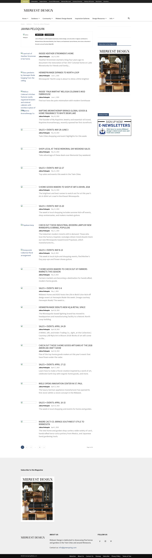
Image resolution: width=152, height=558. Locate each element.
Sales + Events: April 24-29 (52, 326)
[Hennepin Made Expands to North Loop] (28, 79)
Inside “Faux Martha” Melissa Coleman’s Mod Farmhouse (62, 93)
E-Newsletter (34, 1)
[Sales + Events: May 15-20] (28, 212)
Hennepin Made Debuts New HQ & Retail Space (62, 307)
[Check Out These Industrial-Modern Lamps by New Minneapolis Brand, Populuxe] (28, 231)
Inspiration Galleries (82, 18)
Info (111, 18)
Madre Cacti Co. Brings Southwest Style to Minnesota (61, 423)
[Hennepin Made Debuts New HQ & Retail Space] (28, 313)
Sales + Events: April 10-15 (52, 402)
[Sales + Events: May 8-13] (28, 256)
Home (24, 18)
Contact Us (89, 556)
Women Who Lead (66, 1)
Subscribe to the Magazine (107, 44)
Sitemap (98, 556)
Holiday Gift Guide (89, 1)
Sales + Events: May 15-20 (51, 206)
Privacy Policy (116, 556)
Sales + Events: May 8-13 (51, 250)
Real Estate (99, 1)
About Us (81, 556)
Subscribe (25, 1)
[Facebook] (100, 541)
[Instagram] (105, 541)
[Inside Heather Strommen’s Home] (28, 60)
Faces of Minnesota (54, 1)
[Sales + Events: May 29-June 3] (28, 136)
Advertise (106, 1)
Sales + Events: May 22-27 (51, 167)
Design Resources (98, 18)
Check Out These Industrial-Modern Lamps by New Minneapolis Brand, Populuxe (65, 226)
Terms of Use (127, 556)
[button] (128, 18)
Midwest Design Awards (64, 18)
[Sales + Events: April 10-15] (28, 409)
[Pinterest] (111, 541)
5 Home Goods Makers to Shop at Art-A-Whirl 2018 (64, 187)
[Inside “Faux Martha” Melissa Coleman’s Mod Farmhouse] (28, 101)
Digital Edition (43, 1)
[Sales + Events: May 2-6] (28, 294)
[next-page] (44, 447)
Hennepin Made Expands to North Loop (59, 72)
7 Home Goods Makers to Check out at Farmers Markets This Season (63, 270)
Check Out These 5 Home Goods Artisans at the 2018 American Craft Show (65, 346)
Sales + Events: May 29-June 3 (53, 129)
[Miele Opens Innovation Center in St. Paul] (28, 390)
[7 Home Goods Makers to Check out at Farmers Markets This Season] (28, 275)
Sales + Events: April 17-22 (52, 364)
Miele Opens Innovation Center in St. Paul (61, 383)
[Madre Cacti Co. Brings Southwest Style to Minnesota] (28, 428)
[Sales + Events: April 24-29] (28, 332)
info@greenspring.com (68, 547)
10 (39, 447)
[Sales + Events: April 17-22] (28, 371)
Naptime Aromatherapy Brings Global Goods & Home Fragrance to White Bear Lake (63, 112)
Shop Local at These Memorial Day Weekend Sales (64, 148)
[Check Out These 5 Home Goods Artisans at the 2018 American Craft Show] (28, 352)
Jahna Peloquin (44, 57)
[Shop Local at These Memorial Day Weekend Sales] (28, 155)
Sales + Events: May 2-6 (50, 288)
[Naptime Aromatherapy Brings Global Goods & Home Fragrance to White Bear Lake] (28, 117)
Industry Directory (77, 1)
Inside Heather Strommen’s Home (56, 53)
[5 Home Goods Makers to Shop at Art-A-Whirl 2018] (28, 193)
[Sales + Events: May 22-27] (28, 174)
